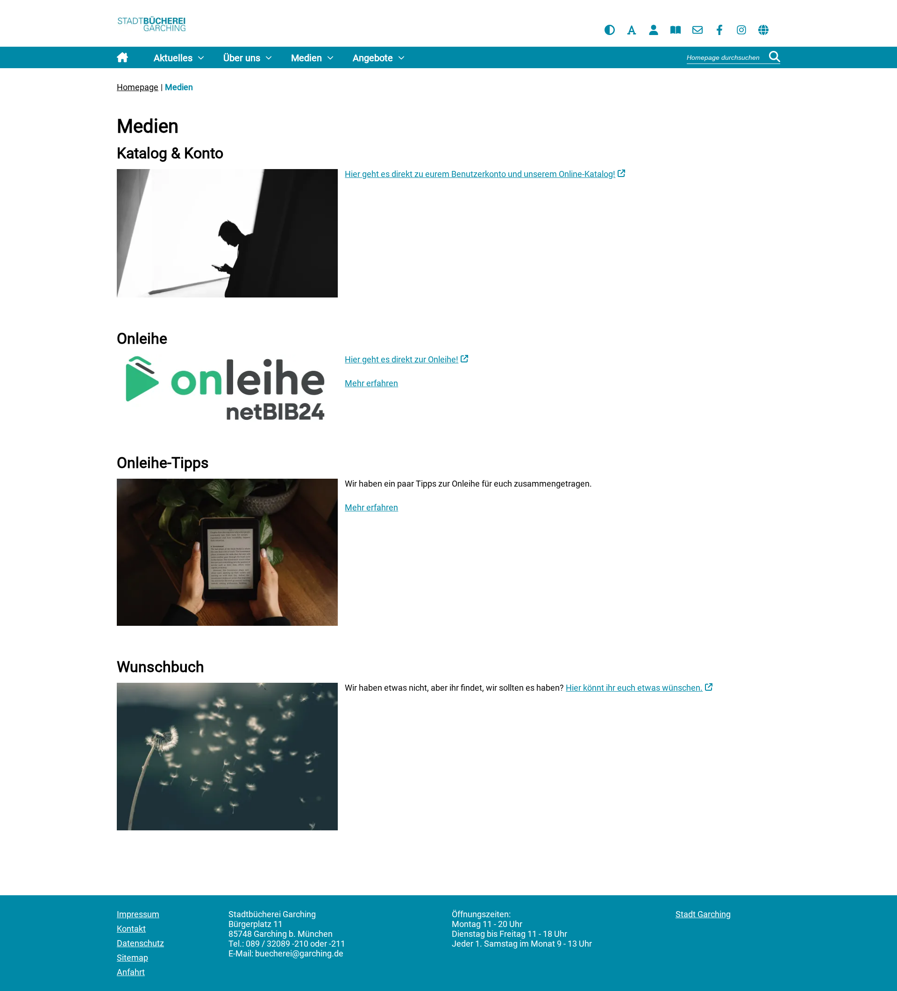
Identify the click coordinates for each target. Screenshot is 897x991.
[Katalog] (675, 30)
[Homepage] (152, 25)
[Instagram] (741, 30)
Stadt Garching (703, 914)
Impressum (138, 914)
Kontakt (131, 929)
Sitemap (132, 958)
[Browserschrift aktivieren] (631, 30)
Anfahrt (131, 972)
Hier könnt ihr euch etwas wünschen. (634, 688)
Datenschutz (140, 943)
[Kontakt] (697, 30)
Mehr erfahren (371, 383)
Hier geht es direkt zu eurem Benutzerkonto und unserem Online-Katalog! (480, 174)
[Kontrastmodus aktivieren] (610, 30)
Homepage (137, 87)
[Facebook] (719, 30)
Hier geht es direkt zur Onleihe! (401, 359)
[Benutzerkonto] (653, 30)
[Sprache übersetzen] (763, 30)
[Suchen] (774, 57)
